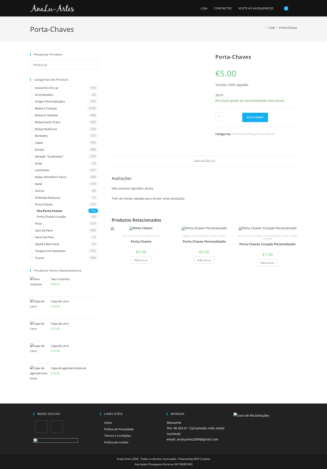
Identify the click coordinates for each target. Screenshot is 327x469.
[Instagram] (57, 426)
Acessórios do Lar (46, 88)
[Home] (263, 28)
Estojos (39, 149)
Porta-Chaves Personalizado (204, 241)
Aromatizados (44, 95)
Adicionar (255, 117)
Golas (38, 163)
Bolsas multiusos (46, 129)
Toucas (39, 258)
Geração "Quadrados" (49, 156)
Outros (39, 191)
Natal (38, 184)
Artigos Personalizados (50, 101)
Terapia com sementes (50, 251)
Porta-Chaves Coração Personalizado (267, 244)
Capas (39, 143)
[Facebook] (41, 426)
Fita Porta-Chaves (49, 211)
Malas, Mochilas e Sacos (50, 177)
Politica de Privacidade (119, 429)
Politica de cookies (116, 442)
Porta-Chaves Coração (51, 217)
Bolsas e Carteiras (46, 115)
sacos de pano (44, 237)
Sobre (108, 423)
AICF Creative (202, 459)
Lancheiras (42, 170)
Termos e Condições (117, 436)
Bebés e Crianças (46, 108)
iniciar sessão (134, 198)
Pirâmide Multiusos (48, 198)
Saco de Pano (44, 230)
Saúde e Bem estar (47, 244)
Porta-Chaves (288, 28)
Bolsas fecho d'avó (47, 122)
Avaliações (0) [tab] (204, 161)
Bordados (41, 136)
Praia (38, 223)
